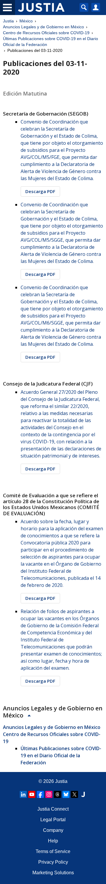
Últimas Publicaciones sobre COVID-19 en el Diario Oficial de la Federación (50, 41)
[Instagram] (48, 794)
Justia (8, 21)
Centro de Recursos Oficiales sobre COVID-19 (46, 32)
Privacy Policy (53, 862)
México (26, 21)
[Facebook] (40, 794)
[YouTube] (31, 794)
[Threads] (57, 794)
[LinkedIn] (23, 794)
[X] (74, 794)
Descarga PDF (40, 191)
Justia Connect (53, 808)
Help (53, 840)
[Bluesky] (65, 794)
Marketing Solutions (53, 872)
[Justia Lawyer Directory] (83, 794)
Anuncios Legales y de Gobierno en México (43, 26)
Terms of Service (53, 851)
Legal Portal (53, 819)
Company (53, 830)
